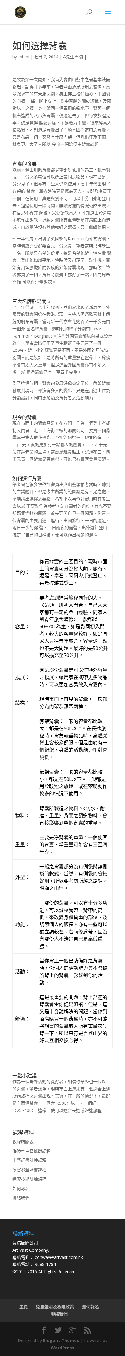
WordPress (62, 1348)
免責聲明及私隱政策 (55, 1306)
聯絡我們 (20, 1198)
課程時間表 (23, 1142)
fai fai (23, 57)
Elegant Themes (61, 1340)
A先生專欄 (73, 57)
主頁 (23, 1306)
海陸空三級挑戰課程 (31, 1151)
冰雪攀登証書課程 (29, 1169)
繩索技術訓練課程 (29, 1179)
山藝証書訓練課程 (29, 1160)
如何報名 (20, 1188)
